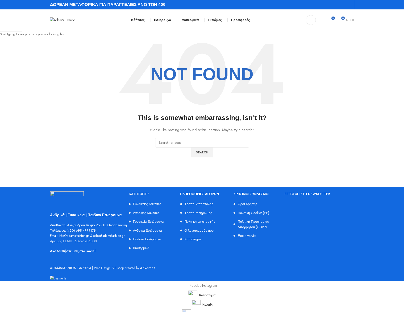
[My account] (311, 20)
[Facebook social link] (343, 4)
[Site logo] (62, 19)
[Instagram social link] (348, 4)
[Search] (322, 20)
